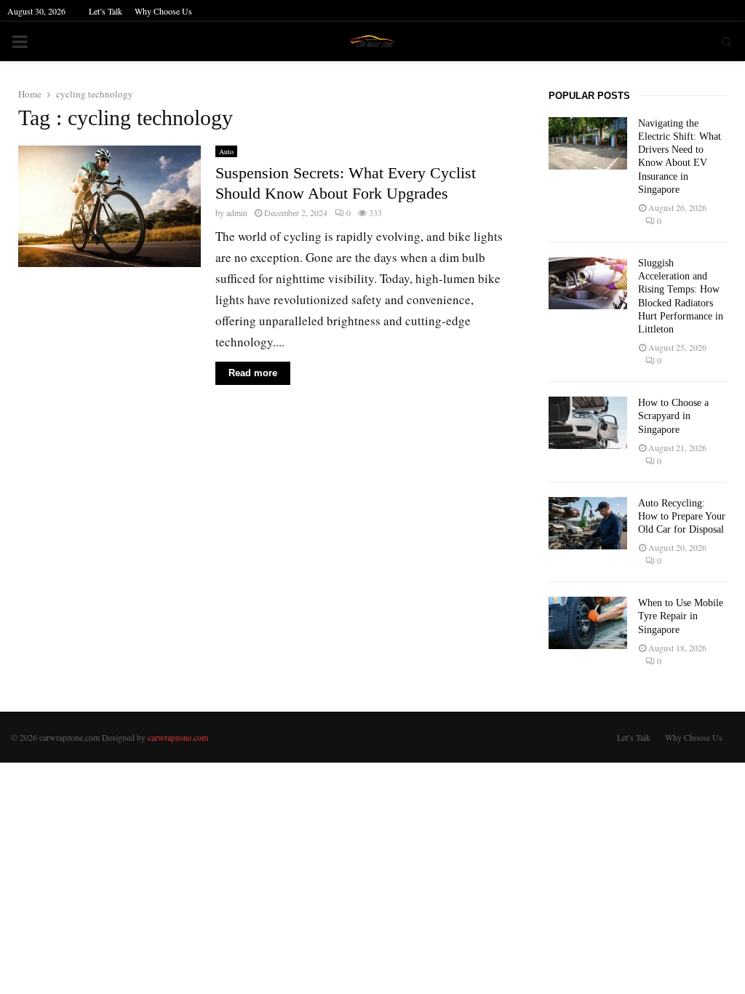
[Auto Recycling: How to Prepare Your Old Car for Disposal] (588, 523)
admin (236, 212)
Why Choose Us (163, 11)
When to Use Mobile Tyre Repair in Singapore (680, 616)
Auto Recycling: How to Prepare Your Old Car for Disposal (681, 516)
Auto (226, 151)
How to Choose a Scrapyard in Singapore (673, 415)
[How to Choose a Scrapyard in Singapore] (588, 423)
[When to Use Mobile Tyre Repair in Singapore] (588, 623)
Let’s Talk (105, 11)
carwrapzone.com (178, 737)
